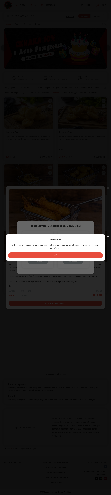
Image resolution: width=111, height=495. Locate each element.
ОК (55, 255)
